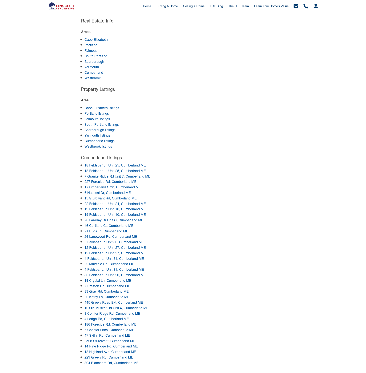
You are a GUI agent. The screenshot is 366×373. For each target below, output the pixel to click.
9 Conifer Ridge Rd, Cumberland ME (112, 313)
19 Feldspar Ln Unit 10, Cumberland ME (115, 208)
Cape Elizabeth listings (101, 107)
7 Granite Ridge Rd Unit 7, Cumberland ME (117, 176)
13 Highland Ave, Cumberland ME (110, 351)
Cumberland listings (99, 140)
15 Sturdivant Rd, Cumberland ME (110, 197)
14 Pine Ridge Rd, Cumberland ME (111, 345)
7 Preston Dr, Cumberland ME (107, 285)
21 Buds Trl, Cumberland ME (106, 230)
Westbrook (92, 77)
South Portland (95, 55)
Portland (90, 44)
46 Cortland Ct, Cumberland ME (108, 225)
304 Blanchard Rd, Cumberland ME (111, 362)
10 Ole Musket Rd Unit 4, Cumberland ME (116, 307)
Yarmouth (91, 66)
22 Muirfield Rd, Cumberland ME (109, 263)
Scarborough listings (100, 129)
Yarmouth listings (97, 135)
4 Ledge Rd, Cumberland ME (106, 318)
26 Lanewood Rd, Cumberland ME (110, 236)
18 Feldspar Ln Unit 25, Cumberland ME (115, 164)
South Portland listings (101, 124)
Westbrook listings (98, 146)
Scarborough (94, 61)
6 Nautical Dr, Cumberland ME (107, 192)
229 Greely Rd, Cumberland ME (108, 357)
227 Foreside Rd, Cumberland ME (110, 181)
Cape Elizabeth (96, 39)
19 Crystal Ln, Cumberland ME (107, 280)
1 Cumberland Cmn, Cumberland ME (112, 186)
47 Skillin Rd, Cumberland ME (107, 335)
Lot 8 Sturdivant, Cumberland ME (109, 340)
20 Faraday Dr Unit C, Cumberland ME (113, 219)
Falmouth (91, 50)
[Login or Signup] (316, 5)
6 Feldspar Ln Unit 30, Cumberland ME (114, 241)
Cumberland (93, 72)
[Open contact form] (296, 5)
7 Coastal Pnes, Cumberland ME (109, 329)
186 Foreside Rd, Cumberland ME (110, 324)
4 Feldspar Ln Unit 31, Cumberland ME (114, 258)
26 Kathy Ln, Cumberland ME (106, 296)
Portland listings (96, 113)
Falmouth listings (97, 118)
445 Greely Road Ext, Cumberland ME (113, 302)
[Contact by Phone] (305, 5)
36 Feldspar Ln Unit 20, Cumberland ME (115, 274)
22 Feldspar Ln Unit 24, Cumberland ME (115, 203)
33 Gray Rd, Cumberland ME (106, 291)
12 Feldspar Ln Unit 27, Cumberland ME (115, 247)
